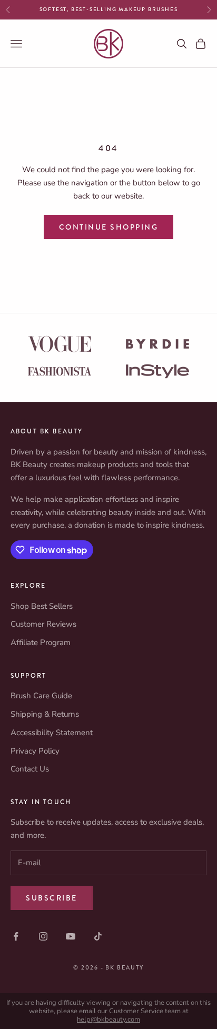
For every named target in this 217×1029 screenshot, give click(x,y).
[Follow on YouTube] (70, 936)
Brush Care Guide (41, 695)
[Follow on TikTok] (98, 936)
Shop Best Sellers (42, 606)
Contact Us (30, 769)
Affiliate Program (41, 642)
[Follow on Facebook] (16, 936)
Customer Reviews (43, 624)
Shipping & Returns (45, 714)
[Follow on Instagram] (43, 936)
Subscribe (51, 898)
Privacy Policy (35, 751)
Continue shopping (109, 227)
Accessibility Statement (52, 732)
